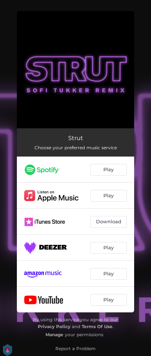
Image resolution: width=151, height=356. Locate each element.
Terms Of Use (97, 326)
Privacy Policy (54, 326)
